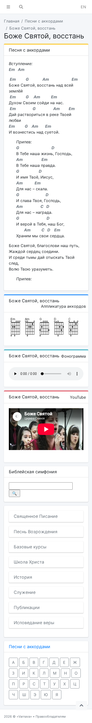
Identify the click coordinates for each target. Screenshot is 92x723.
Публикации (27, 607)
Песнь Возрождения (35, 531)
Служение (25, 592)
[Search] (21, 7)
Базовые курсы (30, 546)
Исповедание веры (34, 622)
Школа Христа (29, 562)
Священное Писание (36, 516)
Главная (11, 21)
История (23, 577)
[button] (8, 7)
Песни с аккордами (44, 21)
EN (83, 6)
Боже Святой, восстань (32, 28)
